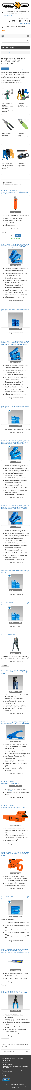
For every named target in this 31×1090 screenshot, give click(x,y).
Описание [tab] (5, 69)
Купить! (18, 235)
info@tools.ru (8, 15)
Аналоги (4, 232)
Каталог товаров (8, 47)
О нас (3, 1077)
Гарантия (4, 1074)
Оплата (4, 1075)
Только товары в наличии (12, 184)
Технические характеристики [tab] (19, 69)
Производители (8, 1051)
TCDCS (10, 791)
